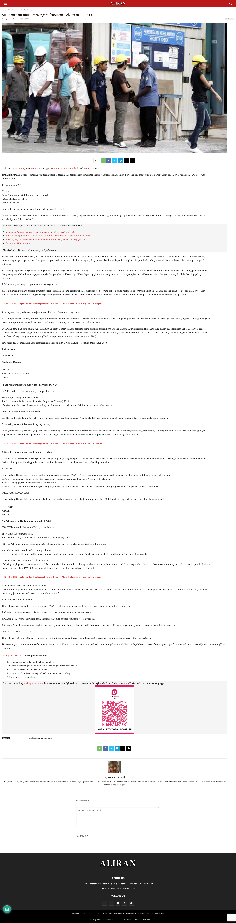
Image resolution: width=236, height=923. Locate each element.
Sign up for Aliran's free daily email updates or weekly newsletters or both (40, 231)
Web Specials (13, 10)
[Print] (132, 160)
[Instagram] (111, 903)
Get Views (229, 19)
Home (4, 10)
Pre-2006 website (116, 913)
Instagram (65, 168)
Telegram (54, 168)
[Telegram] (120, 160)
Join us (104, 913)
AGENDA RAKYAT (12, 655)
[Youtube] (131, 903)
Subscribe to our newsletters (137, 913)
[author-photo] (114, 773)
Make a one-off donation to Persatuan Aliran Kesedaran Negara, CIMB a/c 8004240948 (48, 235)
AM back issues (158, 913)
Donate (96, 913)
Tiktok (75, 168)
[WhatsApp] (103, 160)
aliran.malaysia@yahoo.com (123, 888)
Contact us (86, 913)
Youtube (87, 168)
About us (75, 913)
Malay (22, 168)
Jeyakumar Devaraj (11, 19)
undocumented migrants (40, 738)
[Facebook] (108, 160)
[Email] (126, 160)
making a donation (33, 683)
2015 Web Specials (26, 10)
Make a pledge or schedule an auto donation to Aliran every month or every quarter (45, 239)
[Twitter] (114, 160)
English (34, 168)
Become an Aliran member (18, 243)
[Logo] (118, 870)
